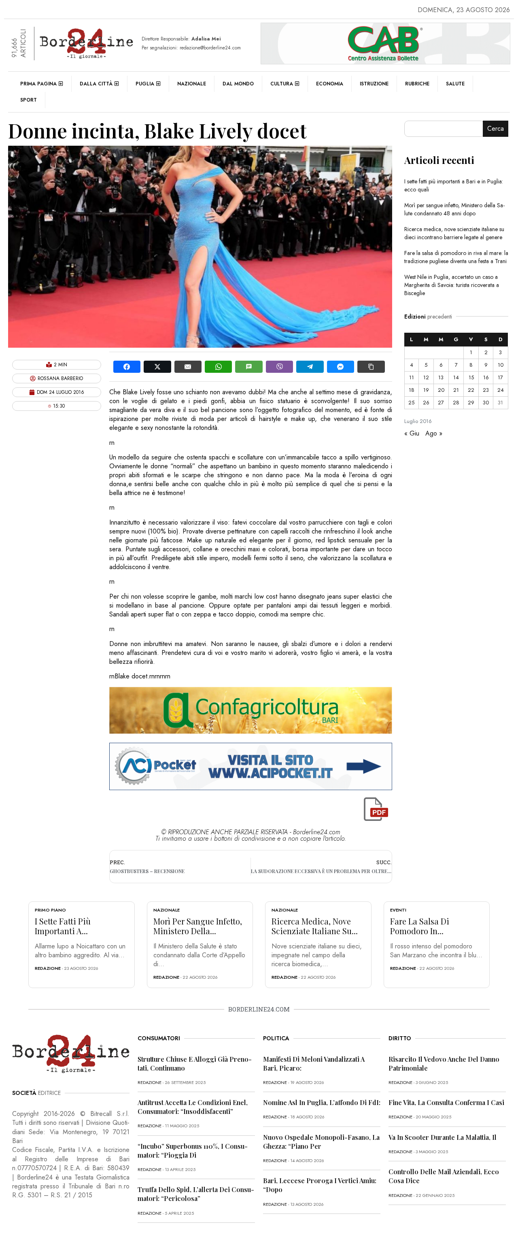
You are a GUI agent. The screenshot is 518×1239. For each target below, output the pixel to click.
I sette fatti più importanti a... (63, 926)
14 (456, 377)
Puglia (145, 83)
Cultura (281, 83)
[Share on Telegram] (309, 367)
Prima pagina (38, 83)
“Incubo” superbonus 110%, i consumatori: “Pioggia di (193, 1150)
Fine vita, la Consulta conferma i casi (446, 1102)
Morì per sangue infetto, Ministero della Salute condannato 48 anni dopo (454, 209)
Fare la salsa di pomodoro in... (419, 926)
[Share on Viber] (279, 367)
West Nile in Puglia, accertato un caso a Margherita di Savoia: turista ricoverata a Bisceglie (451, 285)
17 (500, 377)
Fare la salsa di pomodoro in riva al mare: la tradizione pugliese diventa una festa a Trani (456, 257)
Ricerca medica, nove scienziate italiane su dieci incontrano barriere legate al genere (454, 233)
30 (486, 402)
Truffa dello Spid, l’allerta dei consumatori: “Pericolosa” (196, 1194)
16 (486, 377)
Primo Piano (50, 910)
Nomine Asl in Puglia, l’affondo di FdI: (321, 1102)
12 (426, 377)
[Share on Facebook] (126, 367)
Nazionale (191, 83)
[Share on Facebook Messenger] (340, 367)
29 (471, 402)
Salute (455, 83)
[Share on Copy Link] (370, 367)
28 (456, 402)
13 (441, 377)
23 (486, 390)
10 (500, 365)
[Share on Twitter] (157, 367)
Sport (28, 100)
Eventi (398, 910)
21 (456, 390)
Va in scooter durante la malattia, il (442, 1137)
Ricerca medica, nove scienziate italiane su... (315, 926)
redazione (48, 968)
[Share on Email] (188, 367)
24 (500, 390)
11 (411, 377)
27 (441, 402)
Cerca (495, 128)
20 (441, 390)
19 (426, 390)
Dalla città (96, 83)
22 (471, 390)
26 (426, 402)
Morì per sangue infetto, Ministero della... (197, 926)
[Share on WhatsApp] (218, 367)
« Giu (411, 433)
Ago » (433, 433)
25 (411, 402)
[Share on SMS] (248, 367)
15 (471, 377)
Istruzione (374, 83)
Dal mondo (238, 83)
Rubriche (417, 83)
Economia (329, 83)
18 (411, 390)
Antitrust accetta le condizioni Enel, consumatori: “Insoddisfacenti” (193, 1107)
